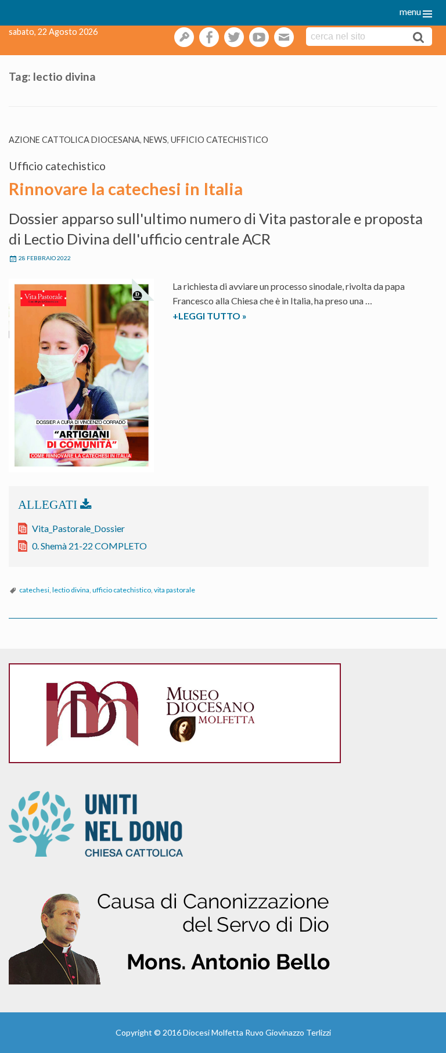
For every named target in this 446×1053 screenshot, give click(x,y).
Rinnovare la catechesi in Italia (126, 189)
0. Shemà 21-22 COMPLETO (89, 545)
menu (410, 11)
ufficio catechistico (121, 589)
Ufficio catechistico (219, 140)
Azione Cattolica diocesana (74, 140)
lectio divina (70, 589)
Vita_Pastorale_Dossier (78, 528)
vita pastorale (174, 589)
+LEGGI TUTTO (228, 317)
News (155, 140)
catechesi (34, 589)
